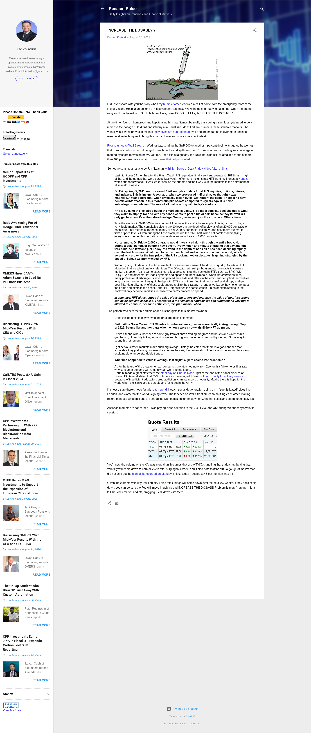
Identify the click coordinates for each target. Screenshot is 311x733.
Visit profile (26, 78)
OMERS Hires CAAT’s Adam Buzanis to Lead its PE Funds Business (22, 277)
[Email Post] (116, 505)
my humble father (170, 104)
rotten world (159, 389)
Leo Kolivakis (26, 49)
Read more (41, 211)
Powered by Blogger (184, 708)
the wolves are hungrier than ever (175, 131)
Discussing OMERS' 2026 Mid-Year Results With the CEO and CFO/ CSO (22, 539)
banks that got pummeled (174, 159)
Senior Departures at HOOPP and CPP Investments (18, 176)
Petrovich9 (190, 716)
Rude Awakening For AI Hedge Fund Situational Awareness (20, 227)
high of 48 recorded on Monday (151, 473)
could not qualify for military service (221, 376)
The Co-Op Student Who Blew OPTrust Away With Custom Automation (21, 590)
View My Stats (12, 710)
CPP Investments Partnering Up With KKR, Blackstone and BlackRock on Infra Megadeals (20, 429)
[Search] (262, 9)
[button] (255, 31)
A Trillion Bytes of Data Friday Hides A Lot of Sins (196, 168)
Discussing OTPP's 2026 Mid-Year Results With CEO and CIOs (20, 328)
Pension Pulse (123, 8)
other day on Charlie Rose (177, 373)
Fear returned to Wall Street (124, 145)
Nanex (242, 178)
